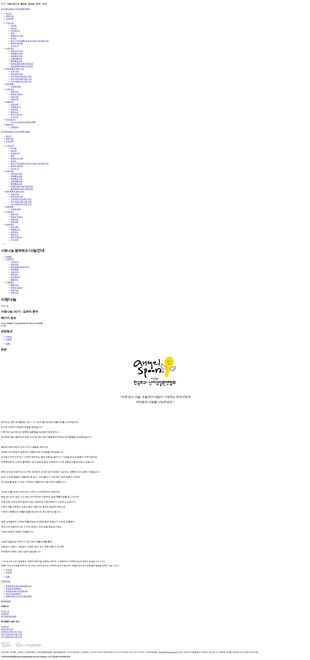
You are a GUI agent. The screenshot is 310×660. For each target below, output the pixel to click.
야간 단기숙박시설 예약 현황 (23, 122)
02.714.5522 (6, 601)
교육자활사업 (16, 59)
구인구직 (14, 117)
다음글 (9, 339)
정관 (13, 33)
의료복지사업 (16, 54)
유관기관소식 (16, 114)
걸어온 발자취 (17, 43)
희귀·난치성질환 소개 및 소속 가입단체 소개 (30, 41)
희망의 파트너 (17, 94)
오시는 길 (15, 46)
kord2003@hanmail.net (168, 652)
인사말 (13, 26)
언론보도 (14, 109)
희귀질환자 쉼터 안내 (15, 69)
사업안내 (10, 48)
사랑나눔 (14, 97)
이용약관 (14, 127)
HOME (9, 257)
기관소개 (10, 23)
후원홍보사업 (16, 61)
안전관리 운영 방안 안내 (21, 76)
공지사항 (14, 104)
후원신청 (14, 92)
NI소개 (14, 28)
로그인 (9, 13)
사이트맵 (10, 19)
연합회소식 (15, 107)
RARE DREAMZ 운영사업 (22, 64)
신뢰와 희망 (16, 87)
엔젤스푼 (14, 99)
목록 (8, 344)
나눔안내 (10, 89)
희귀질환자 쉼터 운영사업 (22, 66)
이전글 (9, 337)
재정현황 (10, 84)
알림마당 (10, 102)
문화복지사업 (16, 56)
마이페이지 (11, 120)
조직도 (13, 38)
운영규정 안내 (17, 74)
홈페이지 (10, 125)
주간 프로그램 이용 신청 (21, 79)
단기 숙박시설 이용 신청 (21, 81)
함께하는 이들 (17, 36)
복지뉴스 (14, 112)
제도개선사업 (16, 51)
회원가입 (10, 16)
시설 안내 (15, 71)
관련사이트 (6, 581)
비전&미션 (15, 31)
